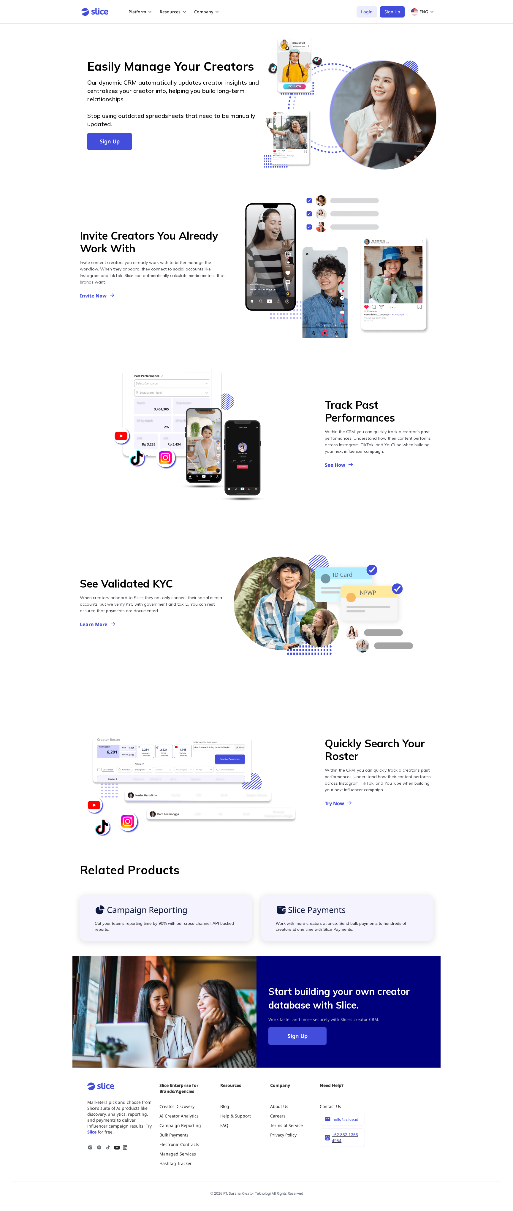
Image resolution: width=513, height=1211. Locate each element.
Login (367, 12)
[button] (140, 12)
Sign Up (392, 12)
